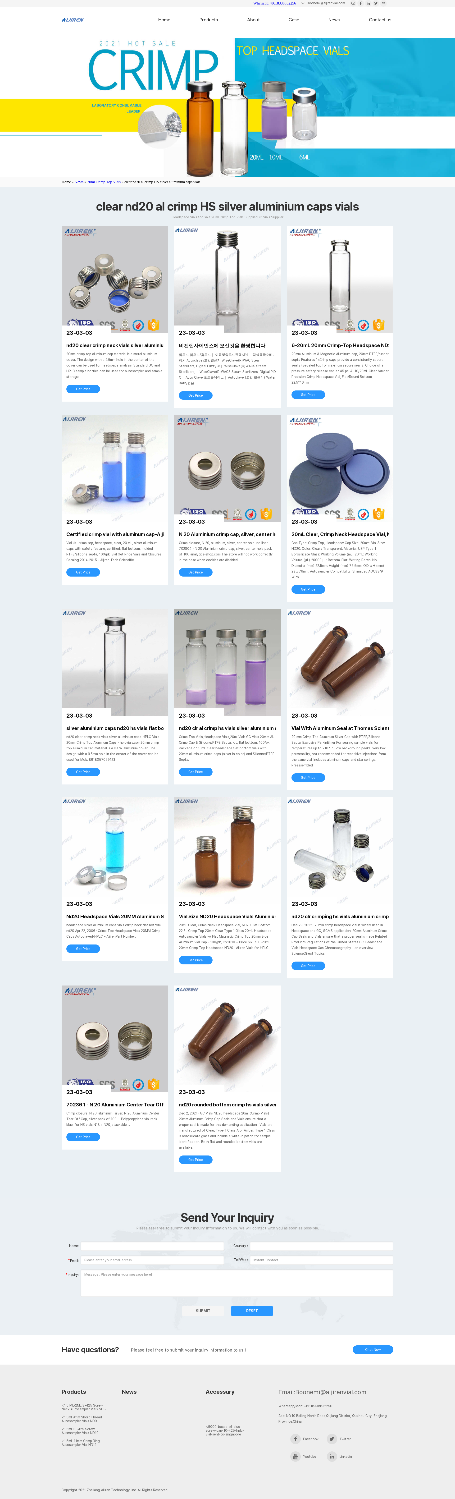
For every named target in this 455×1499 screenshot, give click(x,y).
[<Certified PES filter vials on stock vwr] (148, 1423)
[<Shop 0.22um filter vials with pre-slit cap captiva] (148, 1431)
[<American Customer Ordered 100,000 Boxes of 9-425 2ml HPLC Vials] (227, 1418)
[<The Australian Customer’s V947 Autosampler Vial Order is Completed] (227, 1410)
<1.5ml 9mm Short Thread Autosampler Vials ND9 (82, 1419)
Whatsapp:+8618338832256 (274, 3)
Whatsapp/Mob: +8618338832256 (305, 1406)
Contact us (380, 20)
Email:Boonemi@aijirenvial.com (322, 1392)
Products (209, 20)
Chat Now (373, 1350)
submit (203, 1311)
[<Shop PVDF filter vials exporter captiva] (148, 1414)
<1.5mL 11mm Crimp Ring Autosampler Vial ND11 (81, 1443)
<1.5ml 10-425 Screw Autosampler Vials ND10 (80, 1431)
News (334, 20)
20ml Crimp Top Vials (104, 182)
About (253, 20)
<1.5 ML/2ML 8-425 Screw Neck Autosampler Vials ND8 (84, 1407)
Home (164, 20)
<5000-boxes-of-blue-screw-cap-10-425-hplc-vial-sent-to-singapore (225, 1430)
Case (294, 20)
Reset (252, 1311)
